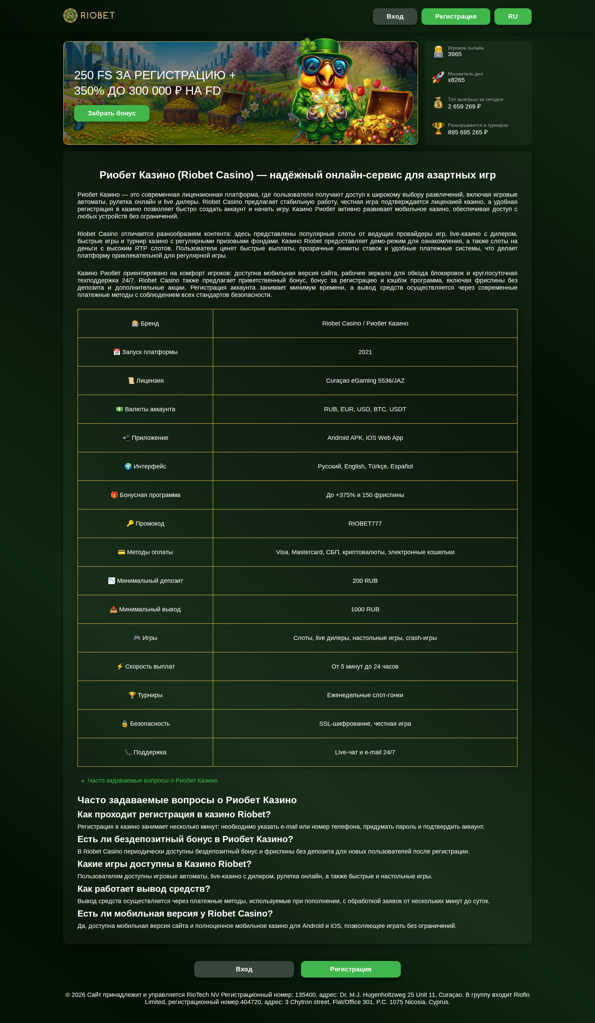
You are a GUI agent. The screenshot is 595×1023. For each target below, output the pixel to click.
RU (513, 16)
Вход (395, 16)
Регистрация (456, 16)
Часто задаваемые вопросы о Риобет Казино (153, 780)
